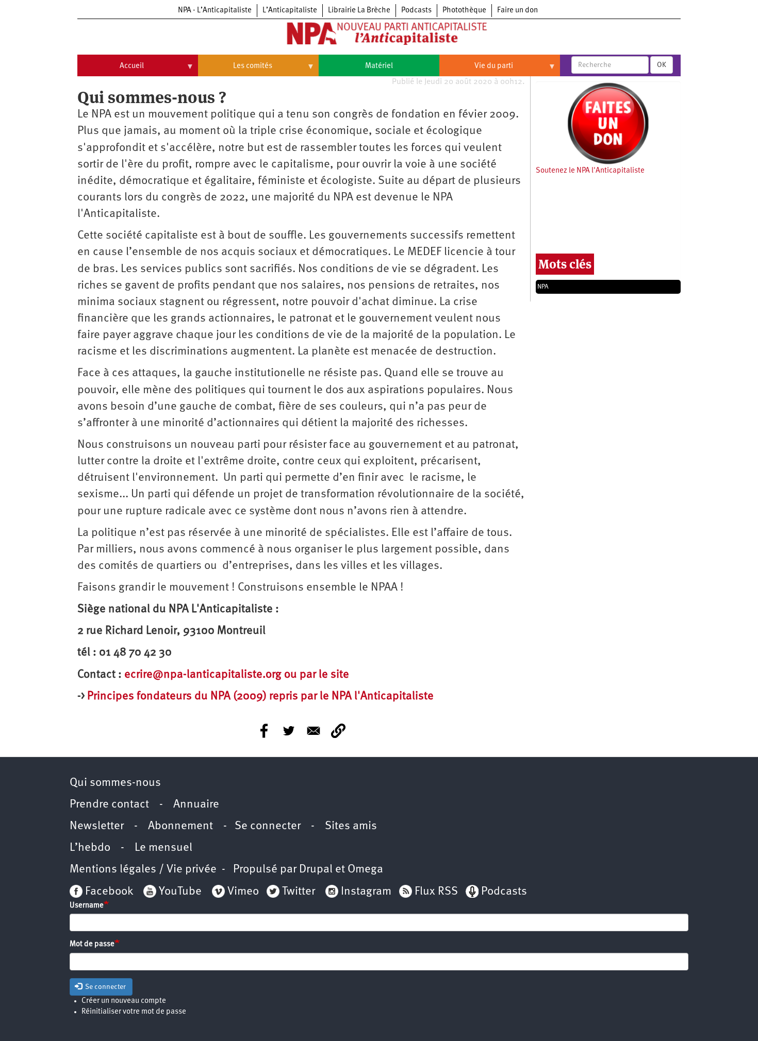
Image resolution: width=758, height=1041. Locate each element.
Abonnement (180, 826)
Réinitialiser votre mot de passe (133, 1012)
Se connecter (268, 826)
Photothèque (464, 10)
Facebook (108, 892)
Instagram (366, 892)
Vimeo (243, 892)
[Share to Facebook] (264, 730)
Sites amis (351, 826)
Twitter (298, 892)
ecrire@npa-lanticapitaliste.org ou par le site (236, 675)
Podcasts (416, 10)
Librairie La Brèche (359, 10)
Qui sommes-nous (115, 783)
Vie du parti (476, 70)
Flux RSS (436, 892)
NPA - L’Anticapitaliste (215, 10)
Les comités (235, 70)
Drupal (316, 870)
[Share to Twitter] (288, 730)
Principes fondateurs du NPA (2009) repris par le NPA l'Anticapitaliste (260, 696)
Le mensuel (163, 848)
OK (661, 65)
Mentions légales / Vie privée (143, 870)
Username (87, 906)
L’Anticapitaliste (289, 10)
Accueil (110, 70)
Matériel (379, 66)
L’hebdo (90, 848)
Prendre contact (109, 805)
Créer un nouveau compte (123, 1001)
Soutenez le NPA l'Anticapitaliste (590, 171)
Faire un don (517, 10)
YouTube (179, 892)
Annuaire (196, 805)
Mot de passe (92, 944)
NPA (543, 286)
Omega (365, 870)
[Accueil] (379, 36)
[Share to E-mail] (313, 730)
